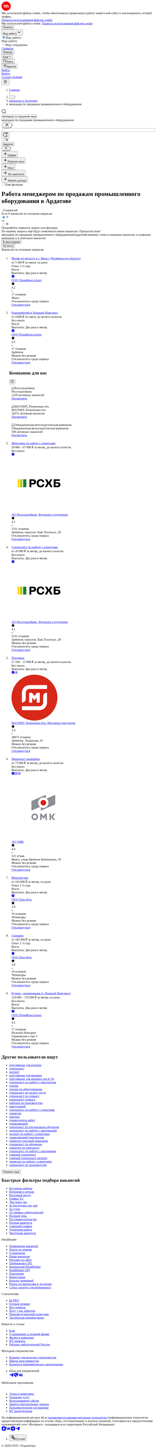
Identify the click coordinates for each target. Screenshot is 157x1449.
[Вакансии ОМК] (82, 808)
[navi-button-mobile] (5, 82)
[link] (8, 61)
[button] (6, 70)
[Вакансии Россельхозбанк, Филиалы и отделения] (82, 485)
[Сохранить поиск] (5, 135)
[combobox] (19, 116)
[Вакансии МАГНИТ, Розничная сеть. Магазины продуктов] (82, 698)
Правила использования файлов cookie (67, 23)
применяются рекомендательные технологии (77, 1417)
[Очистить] (7, 125)
